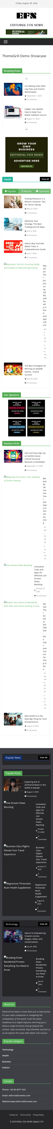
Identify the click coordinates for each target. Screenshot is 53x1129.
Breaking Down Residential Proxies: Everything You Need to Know (41, 968)
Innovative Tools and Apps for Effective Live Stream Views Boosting (40, 575)
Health (5, 1055)
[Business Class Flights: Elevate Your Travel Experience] (19, 862)
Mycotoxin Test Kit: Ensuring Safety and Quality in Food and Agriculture (45, 295)
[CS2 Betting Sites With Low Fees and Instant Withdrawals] (13, 89)
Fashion (6, 1067)
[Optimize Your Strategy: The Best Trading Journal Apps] (13, 224)
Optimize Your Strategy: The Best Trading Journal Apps (35, 224)
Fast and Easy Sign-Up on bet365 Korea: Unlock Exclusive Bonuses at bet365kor (35, 457)
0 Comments (32, 99)
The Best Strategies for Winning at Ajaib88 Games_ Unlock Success (35, 370)
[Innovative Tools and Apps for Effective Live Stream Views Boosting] (18, 581)
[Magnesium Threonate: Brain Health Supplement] (18, 898)
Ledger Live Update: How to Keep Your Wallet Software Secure (35, 112)
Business (6, 1061)
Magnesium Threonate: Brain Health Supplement (41, 890)
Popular (11, 191)
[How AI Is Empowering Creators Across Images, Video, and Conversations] (13, 942)
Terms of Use (25, 1115)
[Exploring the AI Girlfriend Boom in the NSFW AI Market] (13, 789)
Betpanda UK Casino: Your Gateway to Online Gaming (45, 500)
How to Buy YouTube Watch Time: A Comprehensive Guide (35, 246)
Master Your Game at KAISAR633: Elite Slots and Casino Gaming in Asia (45, 636)
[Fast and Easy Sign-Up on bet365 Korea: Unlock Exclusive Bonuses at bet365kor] (13, 461)
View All (45, 179)
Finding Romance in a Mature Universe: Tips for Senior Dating (35, 201)
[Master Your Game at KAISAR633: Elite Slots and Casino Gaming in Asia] (22, 656)
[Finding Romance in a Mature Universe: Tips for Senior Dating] (13, 201)
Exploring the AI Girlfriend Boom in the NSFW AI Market (35, 785)
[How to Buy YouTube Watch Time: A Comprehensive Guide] (13, 246)
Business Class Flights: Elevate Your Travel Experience (41, 855)
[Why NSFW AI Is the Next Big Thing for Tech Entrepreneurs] (13, 723)
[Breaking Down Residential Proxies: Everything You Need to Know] (19, 975)
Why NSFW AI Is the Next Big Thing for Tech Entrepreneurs (36, 719)
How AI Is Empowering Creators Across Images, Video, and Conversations (35, 937)
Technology (7, 1049)
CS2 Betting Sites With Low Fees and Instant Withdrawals (35, 89)
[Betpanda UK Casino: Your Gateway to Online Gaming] (22, 518)
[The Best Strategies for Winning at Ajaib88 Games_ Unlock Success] (13, 369)
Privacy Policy (38, 1115)
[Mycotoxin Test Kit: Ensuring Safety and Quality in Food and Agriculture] (22, 275)
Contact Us (13, 1115)
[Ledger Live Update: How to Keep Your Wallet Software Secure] (13, 112)
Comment (44, 191)
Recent (28, 191)
